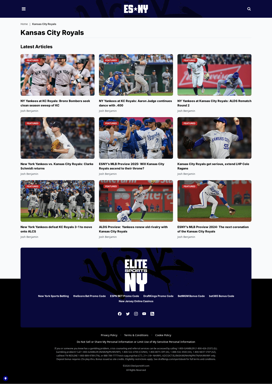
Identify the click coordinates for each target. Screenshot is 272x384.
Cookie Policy (163, 335)
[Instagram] (136, 314)
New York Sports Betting (53, 296)
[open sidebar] (24, 9)
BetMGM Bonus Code (191, 296)
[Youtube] (144, 314)
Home (24, 24)
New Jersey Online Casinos (136, 301)
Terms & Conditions (136, 335)
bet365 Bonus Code (221, 296)
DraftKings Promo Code (158, 296)
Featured (32, 60)
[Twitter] (128, 314)
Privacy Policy (109, 335)
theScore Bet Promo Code (89, 296)
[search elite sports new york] (249, 9)
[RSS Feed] (152, 314)
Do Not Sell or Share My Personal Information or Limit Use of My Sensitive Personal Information (136, 342)
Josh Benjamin (29, 111)
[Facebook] (120, 314)
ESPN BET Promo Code (124, 296)
